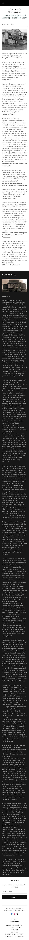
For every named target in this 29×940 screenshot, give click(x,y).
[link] (14, 11)
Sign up (14, 897)
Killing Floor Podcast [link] (14, 934)
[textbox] (14, 891)
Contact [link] (14, 932)
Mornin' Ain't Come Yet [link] (14, 936)
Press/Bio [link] (14, 930)
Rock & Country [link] (14, 927)
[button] (3, 3)
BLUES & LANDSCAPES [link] (14, 925)
